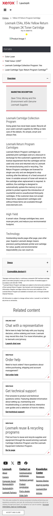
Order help (23, 495)
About (4, 473)
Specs (10, 262)
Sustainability (7, 488)
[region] (26, 506)
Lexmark (6, 469)
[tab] (26, 78)
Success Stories (42, 481)
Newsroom (40, 476)
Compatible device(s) (16, 271)
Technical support (26, 480)
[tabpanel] (26, 170)
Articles (39, 493)
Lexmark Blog (41, 489)
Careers (5, 477)
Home (31, 3)
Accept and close (13, 512)
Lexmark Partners (9, 492)
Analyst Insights (42, 485)
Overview (11, 78)
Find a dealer (24, 491)
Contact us (24, 469)
